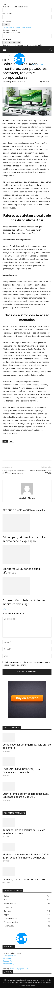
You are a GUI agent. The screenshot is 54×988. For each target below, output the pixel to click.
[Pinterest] (16, 455)
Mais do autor (37, 510)
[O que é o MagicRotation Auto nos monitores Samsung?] (27, 586)
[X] (10, 455)
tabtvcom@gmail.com (19, 969)
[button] (4, 49)
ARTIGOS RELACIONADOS (16, 510)
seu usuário (7, 13)
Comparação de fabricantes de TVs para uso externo (14, 471)
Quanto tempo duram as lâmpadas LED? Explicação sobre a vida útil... (26, 795)
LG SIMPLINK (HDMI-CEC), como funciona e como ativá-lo (22, 771)
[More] (28, 455)
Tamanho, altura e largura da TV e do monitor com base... (24, 832)
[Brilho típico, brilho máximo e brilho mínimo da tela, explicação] (27, 523)
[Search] (50, 49)
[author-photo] (27, 494)
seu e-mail (7, 39)
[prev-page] (3, 609)
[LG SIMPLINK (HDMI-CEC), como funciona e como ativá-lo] (27, 761)
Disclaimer (7, 958)
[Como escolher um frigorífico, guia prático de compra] (27, 737)
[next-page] (5, 609)
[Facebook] (5, 455)
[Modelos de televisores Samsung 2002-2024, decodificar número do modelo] (27, 847)
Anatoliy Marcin (10, 82)
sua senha (7, 21)
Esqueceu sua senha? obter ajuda (17, 27)
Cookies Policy (8, 961)
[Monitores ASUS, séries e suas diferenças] (27, 554)
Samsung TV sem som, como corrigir (24, 879)
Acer (11, 441)
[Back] (3, 1)
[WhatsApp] (22, 455)
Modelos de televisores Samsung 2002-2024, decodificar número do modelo (26, 856)
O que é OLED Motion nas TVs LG (40, 471)
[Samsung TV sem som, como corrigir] (27, 871)
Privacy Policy (8, 963)
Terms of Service (9, 956)
